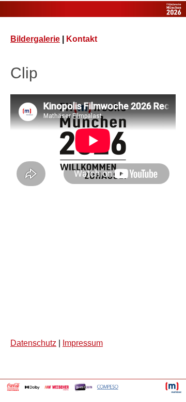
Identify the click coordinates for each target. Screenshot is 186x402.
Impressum (83, 343)
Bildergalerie (35, 39)
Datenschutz (33, 343)
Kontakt (81, 39)
